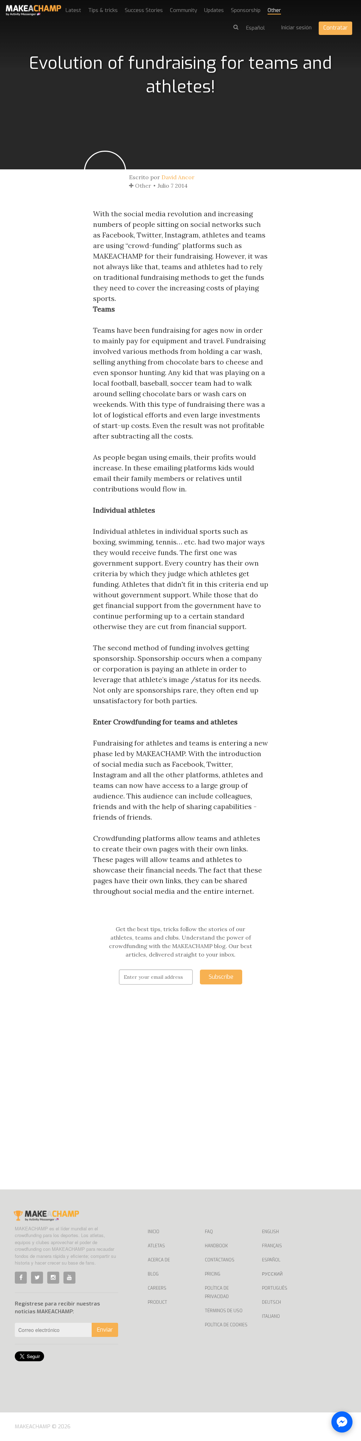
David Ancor (178, 177)
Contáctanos (219, 1260)
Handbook (216, 1246)
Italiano (271, 1316)
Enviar (105, 1329)
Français (272, 1246)
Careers (157, 1288)
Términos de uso (224, 1311)
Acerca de (159, 1260)
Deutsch (271, 1302)
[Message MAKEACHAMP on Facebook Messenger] (342, 1422)
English (270, 1232)
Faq (209, 1232)
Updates (214, 10)
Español (271, 1260)
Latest (73, 10)
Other (274, 10)
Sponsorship (246, 10)
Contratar (335, 27)
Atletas (156, 1246)
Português (274, 1288)
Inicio (153, 1232)
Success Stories (144, 10)
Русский (272, 1274)
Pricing (212, 1274)
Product (157, 1302)
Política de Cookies (226, 1325)
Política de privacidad (217, 1292)
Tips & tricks (103, 10)
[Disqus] (180, 1097)
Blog (153, 1274)
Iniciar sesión (296, 27)
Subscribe (221, 977)
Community (183, 10)
